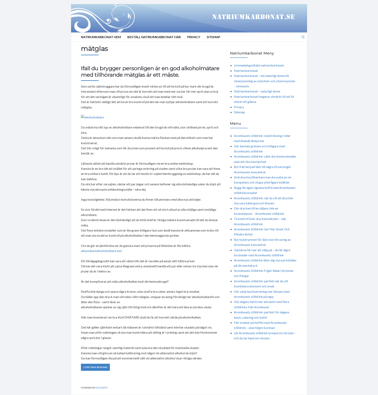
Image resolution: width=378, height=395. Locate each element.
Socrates (101, 387)
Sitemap (213, 37)
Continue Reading (95, 367)
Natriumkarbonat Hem (101, 37)
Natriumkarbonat (246, 70)
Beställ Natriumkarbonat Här (154, 37)
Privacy (193, 37)
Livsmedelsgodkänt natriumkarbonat (259, 65)
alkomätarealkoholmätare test (101, 251)
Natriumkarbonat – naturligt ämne (257, 91)
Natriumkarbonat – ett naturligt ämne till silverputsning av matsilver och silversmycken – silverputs (264, 81)
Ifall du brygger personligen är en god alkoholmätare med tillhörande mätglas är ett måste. (150, 71)
